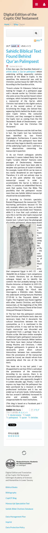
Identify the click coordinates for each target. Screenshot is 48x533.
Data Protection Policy (15, 527)
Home (6, 24)
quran (24, 417)
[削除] (18, 46)
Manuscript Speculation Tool (17, 503)
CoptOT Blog (11, 498)
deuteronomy (15, 415)
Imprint (9, 522)
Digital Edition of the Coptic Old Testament (21, 16)
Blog (16, 24)
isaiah (27, 415)
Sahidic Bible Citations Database (19, 509)
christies (34, 417)
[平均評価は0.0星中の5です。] (9, 436)
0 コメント (23, 412)
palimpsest (13, 417)
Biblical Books (12, 487)
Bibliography (11, 492)
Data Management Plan (16, 516)
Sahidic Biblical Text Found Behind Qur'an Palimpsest (23, 56)
